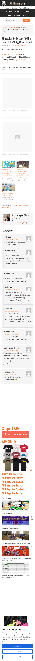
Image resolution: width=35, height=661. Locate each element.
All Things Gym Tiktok (12, 485)
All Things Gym (17, 3)
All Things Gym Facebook (13, 489)
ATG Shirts (9, 441)
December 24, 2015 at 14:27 (11, 239)
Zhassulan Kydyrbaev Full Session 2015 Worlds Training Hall (7, 173)
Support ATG (10, 428)
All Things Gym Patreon (12, 478)
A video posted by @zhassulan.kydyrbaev (15, 110)
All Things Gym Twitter (12, 493)
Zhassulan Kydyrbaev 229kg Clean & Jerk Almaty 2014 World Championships (23, 173)
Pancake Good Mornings (8, 513)
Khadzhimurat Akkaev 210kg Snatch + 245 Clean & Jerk (16, 543)
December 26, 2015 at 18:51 (12, 253)
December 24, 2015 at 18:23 (12, 289)
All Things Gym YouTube (12, 481)
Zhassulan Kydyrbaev (10, 54)
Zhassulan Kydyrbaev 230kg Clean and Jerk (7, 194)
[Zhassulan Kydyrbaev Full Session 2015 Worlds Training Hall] (8, 164)
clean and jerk (13, 27)
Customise (17, 651)
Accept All (17, 646)
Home (5, 27)
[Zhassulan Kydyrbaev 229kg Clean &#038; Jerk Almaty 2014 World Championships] (23, 164)
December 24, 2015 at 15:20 (11, 276)
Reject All (17, 657)
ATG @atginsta (21, 223)
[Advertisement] (17, 407)
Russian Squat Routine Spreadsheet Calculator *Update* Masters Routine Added (16, 576)
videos (26, 205)
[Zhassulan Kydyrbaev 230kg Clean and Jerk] (8, 187)
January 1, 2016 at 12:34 (10, 374)
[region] (17, 643)
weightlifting (6, 207)
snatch (21, 205)
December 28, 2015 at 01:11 (11, 350)
